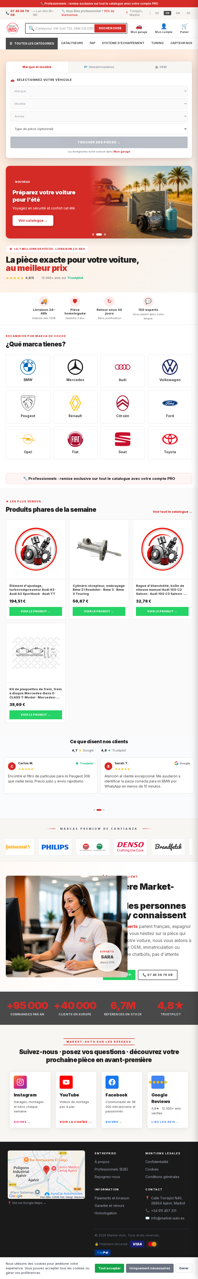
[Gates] (138, 847)
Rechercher (110, 28)
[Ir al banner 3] (103, 234)
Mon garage (121, 151)
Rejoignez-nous (107, 1177)
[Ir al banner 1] (93, 234)
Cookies (152, 1169)
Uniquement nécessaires (149, 1268)
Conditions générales (162, 1177)
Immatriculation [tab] (99, 67)
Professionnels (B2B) (111, 1169)
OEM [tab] (161, 67)
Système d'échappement (123, 43)
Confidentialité (156, 1162)
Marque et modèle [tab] (36, 67)
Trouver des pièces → (99, 142)
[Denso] (100, 847)
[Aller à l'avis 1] (94, 810)
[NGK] (63, 847)
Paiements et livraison (112, 1198)
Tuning (157, 43)
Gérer (184, 1268)
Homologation (106, 1213)
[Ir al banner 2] (97, 234)
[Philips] (25, 847)
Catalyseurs (72, 43)
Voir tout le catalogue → (172, 511)
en (178, 13)
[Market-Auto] (12, 28)
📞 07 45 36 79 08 (158, 975)
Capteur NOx (181, 43)
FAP (92, 43)
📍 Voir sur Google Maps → (27, 1203)
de (188, 13)
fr (167, 13)
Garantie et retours (109, 1205)
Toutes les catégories (32, 43)
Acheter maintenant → (38, 210)
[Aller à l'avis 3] (102, 810)
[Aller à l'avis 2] (97, 810)
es (157, 13)
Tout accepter (109, 1268)
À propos (102, 1162)
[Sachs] (176, 847)
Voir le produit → (36, 611)
